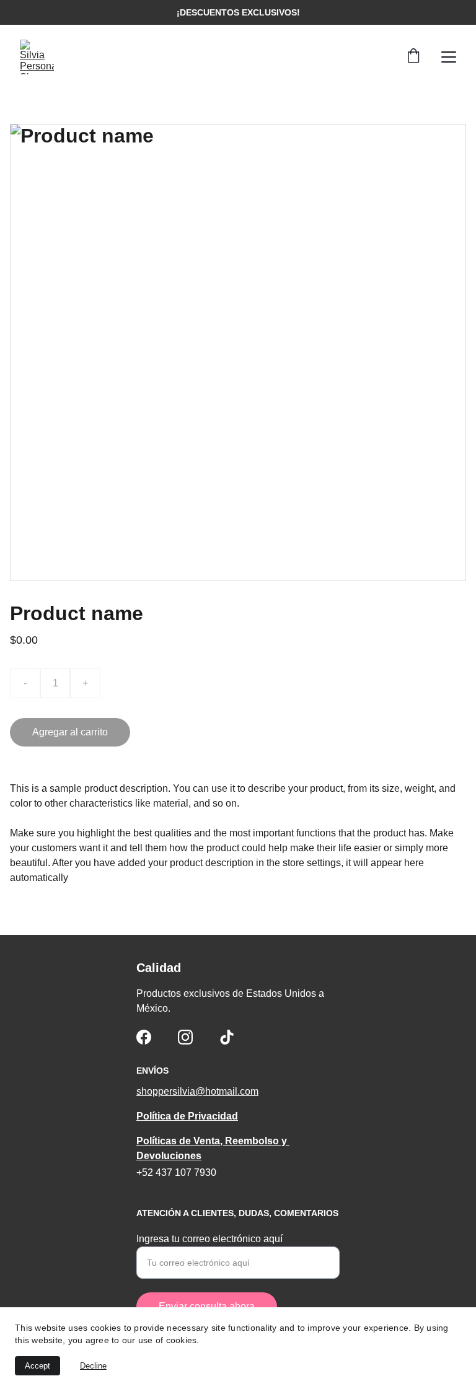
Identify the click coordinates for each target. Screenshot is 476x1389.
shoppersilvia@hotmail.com (197, 1091)
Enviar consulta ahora (207, 1306)
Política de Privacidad (187, 1116)
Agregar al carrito (70, 732)
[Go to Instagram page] (185, 1037)
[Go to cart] (413, 57)
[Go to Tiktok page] (226, 1037)
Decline (93, 1365)
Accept (37, 1365)
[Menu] (448, 57)
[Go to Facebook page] (143, 1037)
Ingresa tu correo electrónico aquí (209, 1238)
